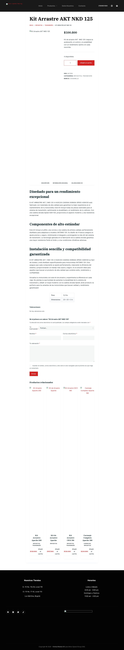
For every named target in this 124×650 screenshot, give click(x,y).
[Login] (112, 6)
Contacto (81, 6)
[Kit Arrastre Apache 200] (37, 459)
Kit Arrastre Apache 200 (36, 537)
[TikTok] (23, 612)
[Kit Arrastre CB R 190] (70, 459)
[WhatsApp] (18, 612)
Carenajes (87, 543)
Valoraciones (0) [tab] (77, 183)
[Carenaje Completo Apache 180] (87, 459)
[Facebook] (8, 612)
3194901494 (103, 6)
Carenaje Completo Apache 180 (87, 537)
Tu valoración (35, 343)
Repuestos (43, 12)
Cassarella (74, 78)
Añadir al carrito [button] (40, 551)
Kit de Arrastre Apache (53, 537)
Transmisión (52, 12)
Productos (51, 6)
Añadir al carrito (86, 63)
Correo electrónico (70, 334)
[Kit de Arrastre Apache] (53, 459)
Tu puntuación (34, 328)
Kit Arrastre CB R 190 (70, 537)
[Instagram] (13, 612)
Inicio (41, 6)
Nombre (33, 334)
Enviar (33, 374)
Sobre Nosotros (68, 6)
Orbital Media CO (59, 647)
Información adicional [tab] (60, 183)
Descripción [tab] (45, 183)
